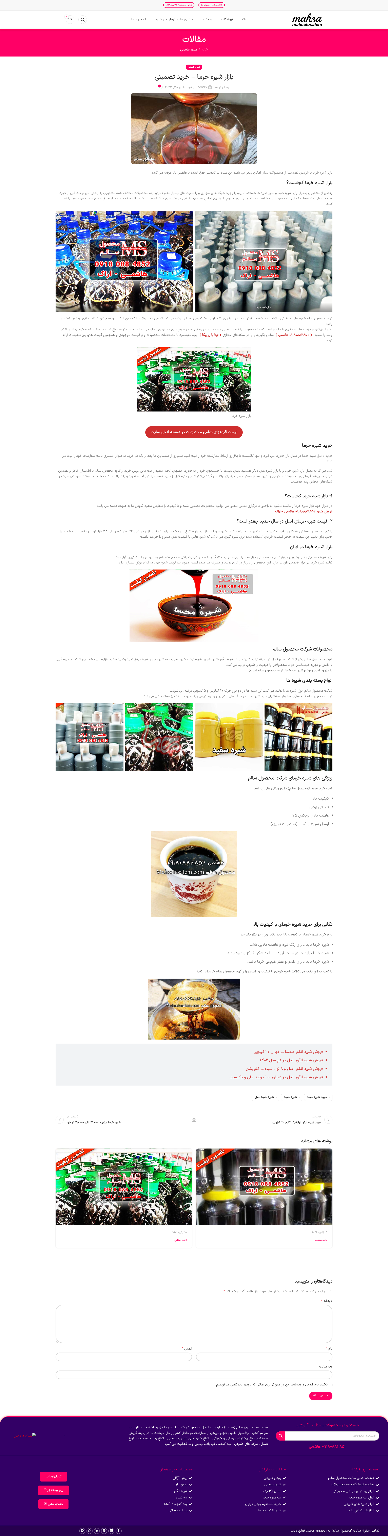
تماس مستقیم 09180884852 (179, 5)
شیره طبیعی (188, 49)
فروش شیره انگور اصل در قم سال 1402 (291, 1060)
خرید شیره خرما (317, 1097)
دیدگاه (326, 1301)
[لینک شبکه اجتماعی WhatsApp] (89, 1531)
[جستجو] (82, 20)
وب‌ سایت (325, 1366)
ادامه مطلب (321, 1240)
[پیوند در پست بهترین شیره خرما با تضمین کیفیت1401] (124, 1187)
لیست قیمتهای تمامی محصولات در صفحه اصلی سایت (194, 432)
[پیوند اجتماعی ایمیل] (111, 1531)
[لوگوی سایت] (307, 19)
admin (202, 87)
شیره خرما (290, 1097)
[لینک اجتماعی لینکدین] (97, 1531)
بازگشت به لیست (194, 1120)
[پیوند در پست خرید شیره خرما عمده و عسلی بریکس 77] (264, 1187)
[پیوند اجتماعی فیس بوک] (119, 1531)
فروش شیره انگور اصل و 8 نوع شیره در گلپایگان (284, 1069)
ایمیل (187, 1348)
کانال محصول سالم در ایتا (211, 5)
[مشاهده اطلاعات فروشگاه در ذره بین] (25, 1435)
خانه (205, 49)
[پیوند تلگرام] (82, 1531)
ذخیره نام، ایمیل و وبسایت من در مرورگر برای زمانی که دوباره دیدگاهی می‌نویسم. (271, 1384)
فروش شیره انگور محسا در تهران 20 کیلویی (288, 1052)
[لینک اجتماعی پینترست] (104, 1531)
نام (329, 1348)
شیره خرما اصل (264, 1097)
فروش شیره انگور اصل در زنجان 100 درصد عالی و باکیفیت (276, 1077)
